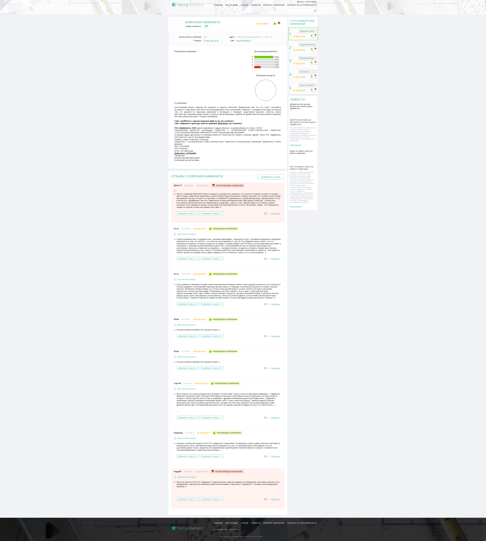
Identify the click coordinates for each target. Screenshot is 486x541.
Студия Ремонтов (307, 44)
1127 (311, 51)
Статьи (244, 5)
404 (315, 64)
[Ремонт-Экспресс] (296, 85)
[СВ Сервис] (296, 72)
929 (311, 91)
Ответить (275, 213)
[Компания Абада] (296, 58)
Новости (256, 5)
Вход (301, 2)
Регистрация (311, 2)
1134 (311, 37)
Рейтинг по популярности (302, 5)
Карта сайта (233, 529)
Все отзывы (231, 5)
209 (315, 78)
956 (311, 78)
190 (315, 91)
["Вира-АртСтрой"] (296, 31)
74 (315, 37)
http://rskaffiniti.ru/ (243, 40)
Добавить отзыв (270, 176)
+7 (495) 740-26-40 (211, 40)
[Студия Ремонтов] (296, 45)
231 (315, 51)
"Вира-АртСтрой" (306, 31)
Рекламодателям (220, 529)
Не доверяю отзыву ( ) (211, 213)
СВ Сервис (303, 71)
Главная (218, 5)
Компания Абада (306, 58)
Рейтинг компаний (273, 5)
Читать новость (295, 145)
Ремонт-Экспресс (306, 85)
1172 (311, 64)
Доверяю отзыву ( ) (187, 213)
